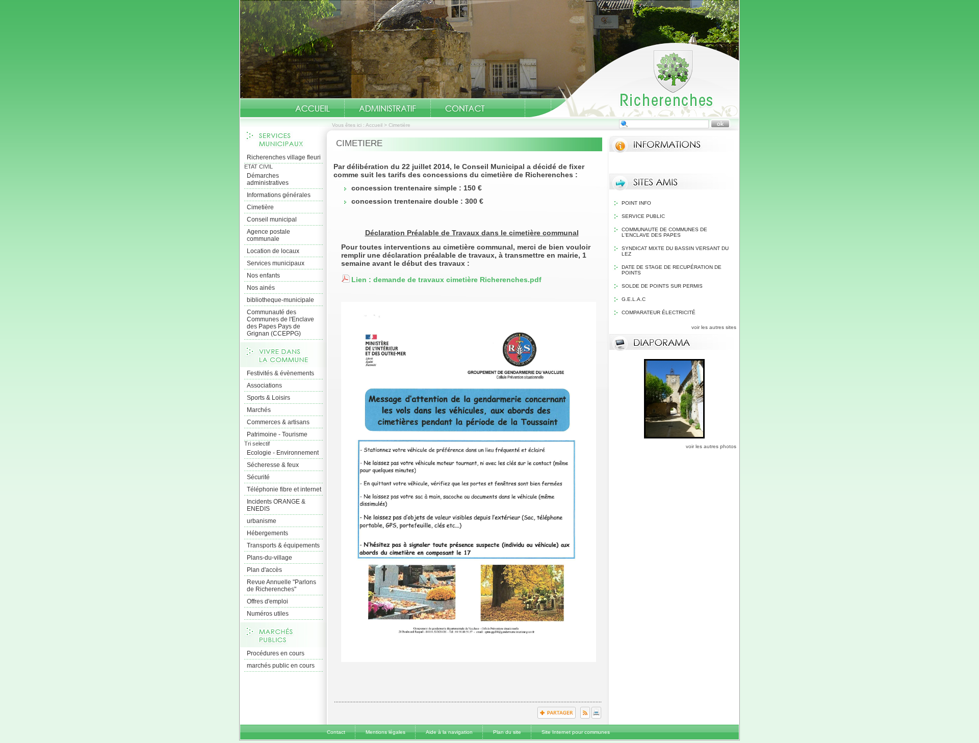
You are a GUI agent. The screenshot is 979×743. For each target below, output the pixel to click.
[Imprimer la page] (596, 716)
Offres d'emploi (267, 601)
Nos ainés (261, 287)
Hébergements (267, 533)
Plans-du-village (269, 557)
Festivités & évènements (280, 373)
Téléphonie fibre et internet (284, 489)
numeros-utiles (512, 108)
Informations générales (279, 195)
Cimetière (260, 207)
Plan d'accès (264, 569)
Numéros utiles (268, 613)
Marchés (259, 410)
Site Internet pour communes (576, 732)
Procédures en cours (275, 653)
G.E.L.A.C (634, 299)
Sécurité (258, 477)
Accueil (634, 79)
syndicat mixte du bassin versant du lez (675, 251)
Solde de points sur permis (662, 286)
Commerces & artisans (278, 422)
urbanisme (261, 521)
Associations (264, 385)
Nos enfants (263, 275)
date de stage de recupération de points (672, 270)
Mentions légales (385, 732)
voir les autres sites (713, 327)
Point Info (636, 203)
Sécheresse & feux (273, 465)
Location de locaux (273, 251)
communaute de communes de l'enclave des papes (664, 232)
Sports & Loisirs (268, 397)
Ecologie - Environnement (283, 452)
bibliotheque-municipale (280, 300)
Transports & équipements (283, 545)
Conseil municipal (272, 219)
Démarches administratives (268, 179)
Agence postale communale (268, 235)
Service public (643, 216)
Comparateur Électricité (658, 312)
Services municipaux (275, 263)
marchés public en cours (281, 665)
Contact (465, 108)
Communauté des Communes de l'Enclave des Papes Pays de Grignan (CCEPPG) (280, 323)
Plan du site (507, 732)
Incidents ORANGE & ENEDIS (276, 505)
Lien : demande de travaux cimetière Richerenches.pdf (446, 280)
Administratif (387, 108)
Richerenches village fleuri (284, 157)
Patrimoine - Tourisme (277, 434)
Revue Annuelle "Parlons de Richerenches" (281, 586)
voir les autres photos (711, 446)
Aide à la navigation (449, 732)
